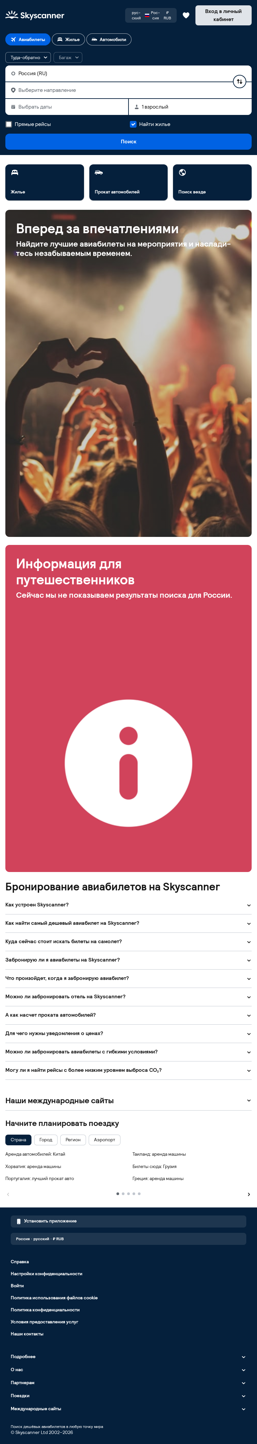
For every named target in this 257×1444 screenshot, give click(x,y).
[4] (134, 1193)
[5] (139, 1193)
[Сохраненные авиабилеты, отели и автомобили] (186, 15)
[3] (128, 1193)
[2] (123, 1193)
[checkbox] (18, 1140)
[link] (44, 182)
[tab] (28, 39)
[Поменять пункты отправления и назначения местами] (239, 81)
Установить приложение (50, 1220)
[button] (28, 57)
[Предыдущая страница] (8, 1193)
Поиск (129, 141)
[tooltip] (68, 57)
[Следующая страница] (249, 1193)
